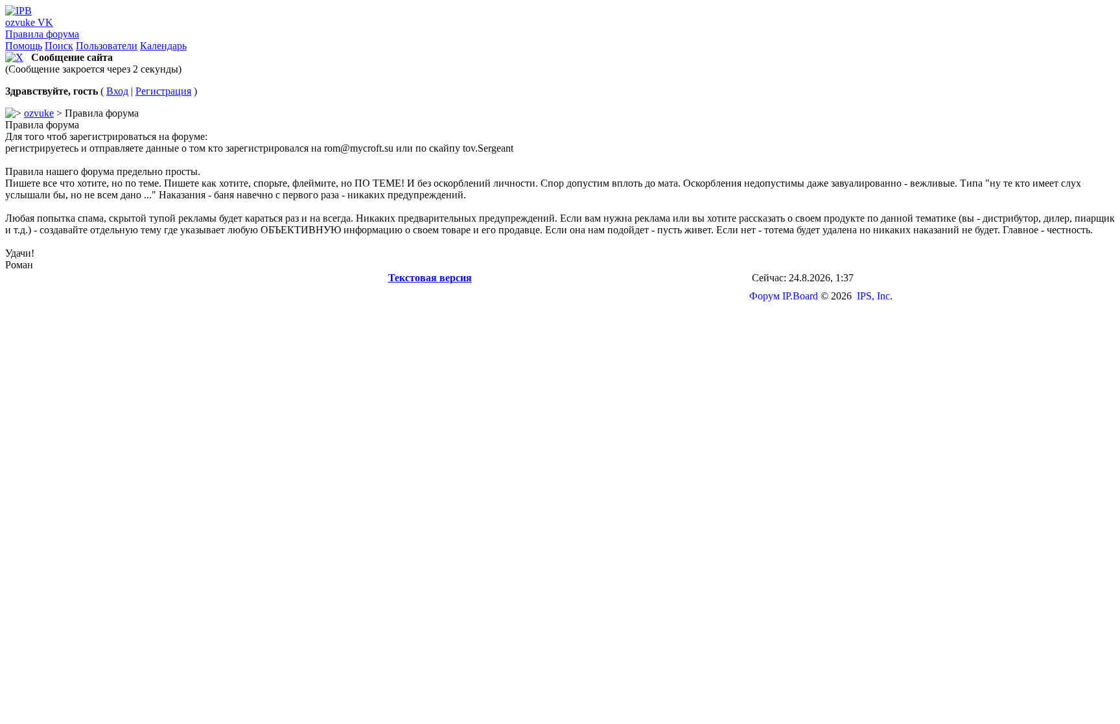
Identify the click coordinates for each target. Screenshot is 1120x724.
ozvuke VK (29, 22)
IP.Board (800, 295)
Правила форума (42, 34)
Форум (764, 295)
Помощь (23, 45)
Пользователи (106, 45)
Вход (117, 91)
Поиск (59, 45)
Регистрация (163, 91)
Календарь (163, 45)
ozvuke (39, 113)
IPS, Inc (873, 295)
